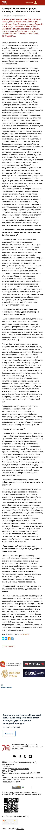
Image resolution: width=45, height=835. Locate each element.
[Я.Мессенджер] (3, 638)
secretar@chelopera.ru (20, 769)
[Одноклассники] (9, 638)
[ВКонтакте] (6, 638)
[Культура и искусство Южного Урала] (11, 673)
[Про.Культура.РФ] (34, 664)
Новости (29, 3)
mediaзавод (24, 634)
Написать (9, 734)
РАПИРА (20, 829)
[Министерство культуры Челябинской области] (11, 663)
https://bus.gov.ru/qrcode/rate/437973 (15, 816)
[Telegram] (12, 638)
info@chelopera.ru (9, 764)
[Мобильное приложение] (34, 673)
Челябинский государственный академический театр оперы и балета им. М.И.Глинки (27, 746)
